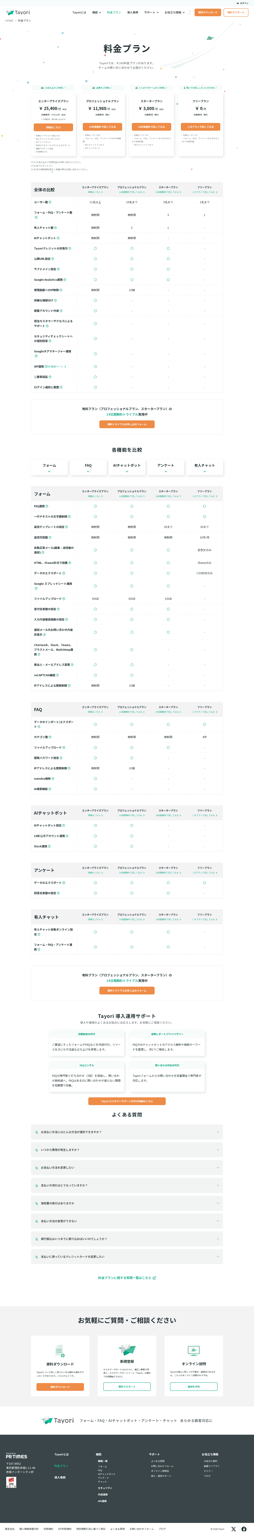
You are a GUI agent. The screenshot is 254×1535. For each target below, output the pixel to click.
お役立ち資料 (210, 1461)
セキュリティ (105, 1488)
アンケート (103, 1477)
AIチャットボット (107, 1474)
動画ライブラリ (212, 1466)
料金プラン (114, 12)
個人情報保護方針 (29, 1529)
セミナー (208, 1471)
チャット (102, 1481)
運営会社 (10, 1529)
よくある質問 (157, 1461)
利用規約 (48, 1529)
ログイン (244, 3)
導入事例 (132, 12)
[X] (233, 1529)
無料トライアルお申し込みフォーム (127, 424)
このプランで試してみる (200, 126)
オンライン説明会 (160, 1471)
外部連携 (103, 1494)
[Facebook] (244, 1529)
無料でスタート (236, 12)
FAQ (100, 1470)
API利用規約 (65, 1529)
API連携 (102, 1501)
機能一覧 (103, 1461)
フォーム (102, 1466)
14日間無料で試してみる (102, 126)
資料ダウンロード (208, 12)
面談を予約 (194, 1386)
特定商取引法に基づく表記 (90, 1529)
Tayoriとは (79, 12)
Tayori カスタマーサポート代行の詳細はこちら (127, 1101)
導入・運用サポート (161, 1476)
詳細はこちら (53, 127)
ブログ (207, 1476)
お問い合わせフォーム (162, 1466)
